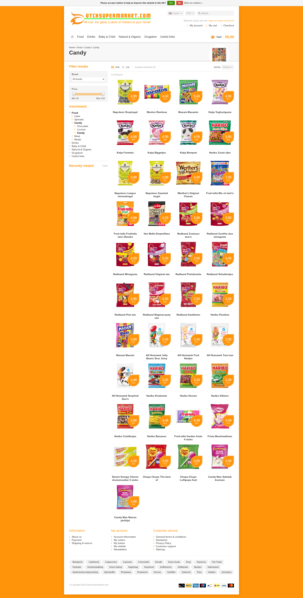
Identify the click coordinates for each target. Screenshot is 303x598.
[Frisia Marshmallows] (220, 431)
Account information (125, 536)
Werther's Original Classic (188, 195)
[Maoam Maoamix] (188, 107)
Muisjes (197, 567)
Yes (171, 3)
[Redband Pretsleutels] (188, 269)
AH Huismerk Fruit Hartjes (188, 357)
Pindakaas (126, 572)
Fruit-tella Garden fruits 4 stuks (188, 438)
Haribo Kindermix (156, 395)
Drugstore (150, 36)
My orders (119, 540)
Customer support (166, 546)
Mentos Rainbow (157, 112)
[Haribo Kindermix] (157, 390)
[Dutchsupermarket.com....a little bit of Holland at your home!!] (110, 18)
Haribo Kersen (188, 395)
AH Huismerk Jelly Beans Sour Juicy (157, 357)
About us (77, 536)
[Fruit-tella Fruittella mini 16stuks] (125, 228)
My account (196, 25)
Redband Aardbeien (188, 314)
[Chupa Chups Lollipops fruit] (188, 471)
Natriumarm (213, 567)
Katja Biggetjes (157, 152)
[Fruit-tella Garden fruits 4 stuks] (188, 431)
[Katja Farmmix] (125, 147)
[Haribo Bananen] (157, 431)
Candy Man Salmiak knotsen (220, 478)
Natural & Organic (130, 36)
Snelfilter (171, 572)
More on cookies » (193, 3)
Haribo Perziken (220, 314)
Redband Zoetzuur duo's (188, 235)
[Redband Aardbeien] (188, 309)
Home (72, 37)
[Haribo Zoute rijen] (220, 147)
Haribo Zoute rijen (220, 152)
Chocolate (82, 126)
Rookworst (142, 572)
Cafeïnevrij (94, 562)
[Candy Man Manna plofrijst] (125, 512)
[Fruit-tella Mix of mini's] (220, 188)
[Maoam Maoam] (125, 350)
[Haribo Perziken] (220, 309)
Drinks (91, 36)
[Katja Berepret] (188, 147)
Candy (87, 47)
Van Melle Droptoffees (157, 233)
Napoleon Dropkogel (125, 112)
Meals (77, 139)
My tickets (119, 543)
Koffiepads (183, 567)
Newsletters (120, 549)
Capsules (127, 562)
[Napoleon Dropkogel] (125, 107)
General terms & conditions (171, 536)
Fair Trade (217, 562)
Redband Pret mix (125, 314)
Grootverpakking (95, 567)
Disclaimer (161, 540)
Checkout (228, 25)
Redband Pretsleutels (188, 274)
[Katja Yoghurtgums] (220, 107)
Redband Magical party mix (157, 316)
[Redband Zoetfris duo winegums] (220, 228)
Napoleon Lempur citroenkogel (125, 195)
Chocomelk (143, 562)
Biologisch (78, 562)
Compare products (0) (145, 67)
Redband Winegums (125, 274)
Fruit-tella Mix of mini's (220, 193)
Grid (117, 67)
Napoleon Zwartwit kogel (157, 195)
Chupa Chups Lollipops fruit (188, 478)
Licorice (81, 129)
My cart (213, 25)
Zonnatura (226, 572)
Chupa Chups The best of (157, 478)
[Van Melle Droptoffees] (157, 228)
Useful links (167, 36)
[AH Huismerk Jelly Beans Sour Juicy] (157, 350)
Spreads (79, 119)
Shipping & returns (82, 543)
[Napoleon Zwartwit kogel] (157, 188)
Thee (199, 572)
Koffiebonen (166, 567)
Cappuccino (111, 562)
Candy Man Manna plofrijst (125, 519)
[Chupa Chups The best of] (157, 471)
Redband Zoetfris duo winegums (220, 235)
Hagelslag (133, 567)
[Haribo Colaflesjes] (125, 431)
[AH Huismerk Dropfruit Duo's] (125, 390)
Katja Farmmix (125, 152)
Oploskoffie (109, 572)
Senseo (157, 572)
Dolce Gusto (174, 562)
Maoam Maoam (125, 355)
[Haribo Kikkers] (220, 390)
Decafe (158, 562)
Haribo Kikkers (220, 395)
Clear (105, 166)
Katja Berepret (188, 152)
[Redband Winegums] (125, 269)
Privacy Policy (163, 543)
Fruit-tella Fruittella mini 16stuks (125, 235)
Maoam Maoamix (188, 112)
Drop (188, 562)
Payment (77, 540)
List (127, 67)
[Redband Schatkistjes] (220, 269)
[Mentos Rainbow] (157, 107)
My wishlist (120, 546)
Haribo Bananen (156, 436)
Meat (77, 136)
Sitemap (160, 549)
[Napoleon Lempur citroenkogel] (125, 188)
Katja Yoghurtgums (219, 112)
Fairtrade (77, 567)
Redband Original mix (157, 274)
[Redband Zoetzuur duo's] (188, 228)
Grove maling (115, 567)
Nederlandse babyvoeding (85, 572)
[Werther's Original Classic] (188, 188)
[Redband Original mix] (157, 269)
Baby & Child (107, 36)
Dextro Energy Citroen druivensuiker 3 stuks (125, 478)
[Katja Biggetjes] (157, 147)
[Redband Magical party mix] (157, 309)
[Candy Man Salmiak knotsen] (220, 471)
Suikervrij (186, 572)
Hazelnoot (149, 567)
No (179, 3)
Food (80, 36)
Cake (77, 116)
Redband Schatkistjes (220, 274)
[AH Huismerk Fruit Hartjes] (188, 350)
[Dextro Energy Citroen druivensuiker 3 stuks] (125, 471)
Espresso (201, 562)
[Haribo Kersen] (188, 390)
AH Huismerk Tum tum (220, 355)
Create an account (225, 20)
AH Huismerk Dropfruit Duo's (125, 397)
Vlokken (212, 572)
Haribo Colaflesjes (125, 436)
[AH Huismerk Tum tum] (220, 350)
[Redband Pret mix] (125, 309)
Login (210, 20)
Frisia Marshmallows (220, 436)
